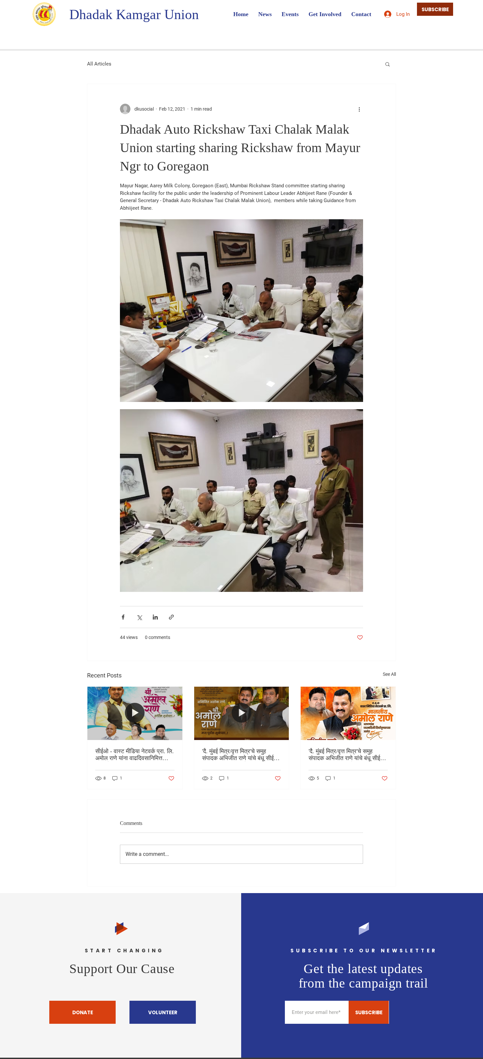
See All (389, 674)
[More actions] (359, 109)
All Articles (99, 64)
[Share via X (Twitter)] (139, 617)
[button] (387, 63)
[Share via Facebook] (123, 617)
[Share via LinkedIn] (155, 617)
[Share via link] (171, 617)
